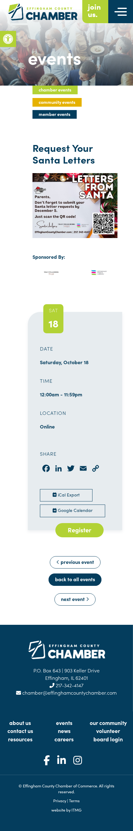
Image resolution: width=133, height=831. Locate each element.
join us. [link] (94, 10)
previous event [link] (76, 561)
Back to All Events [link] (75, 579)
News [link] (64, 731)
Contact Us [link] (20, 731)
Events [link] (64, 723)
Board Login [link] (108, 739)
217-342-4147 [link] (69, 685)
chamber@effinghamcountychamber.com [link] (69, 692)
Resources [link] (20, 739)
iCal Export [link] (68, 495)
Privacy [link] (59, 800)
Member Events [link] (55, 114)
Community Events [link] (57, 102)
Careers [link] (64, 739)
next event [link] (73, 598)
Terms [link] (74, 800)
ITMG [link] (76, 809)
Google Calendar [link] (74, 510)
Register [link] (79, 529)
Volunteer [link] (108, 731)
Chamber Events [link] (55, 90)
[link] (8, 39)
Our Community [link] (108, 723)
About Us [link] (20, 723)
